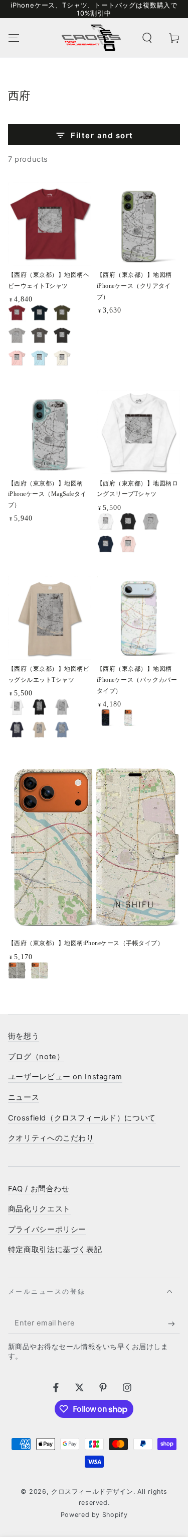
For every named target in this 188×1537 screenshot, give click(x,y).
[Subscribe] (174, 1323)
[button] (147, 38)
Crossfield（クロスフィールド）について (82, 1117)
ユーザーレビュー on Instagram (65, 1076)
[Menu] (14, 38)
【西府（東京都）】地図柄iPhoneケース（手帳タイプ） (85, 943)
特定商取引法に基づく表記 (55, 1249)
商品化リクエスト (39, 1208)
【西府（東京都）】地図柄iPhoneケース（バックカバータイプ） (137, 679)
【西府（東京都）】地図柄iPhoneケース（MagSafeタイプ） (47, 494)
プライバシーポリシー (47, 1229)
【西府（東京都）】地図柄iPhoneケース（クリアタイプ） (134, 285)
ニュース (24, 1097)
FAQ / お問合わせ (39, 1188)
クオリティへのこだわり (51, 1138)
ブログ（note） (36, 1056)
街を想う (24, 1036)
